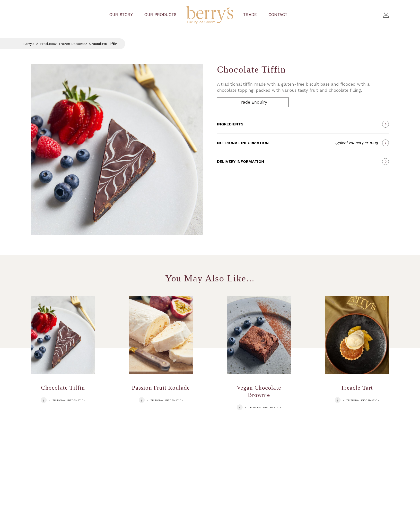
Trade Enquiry (253, 102)
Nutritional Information (67, 400)
